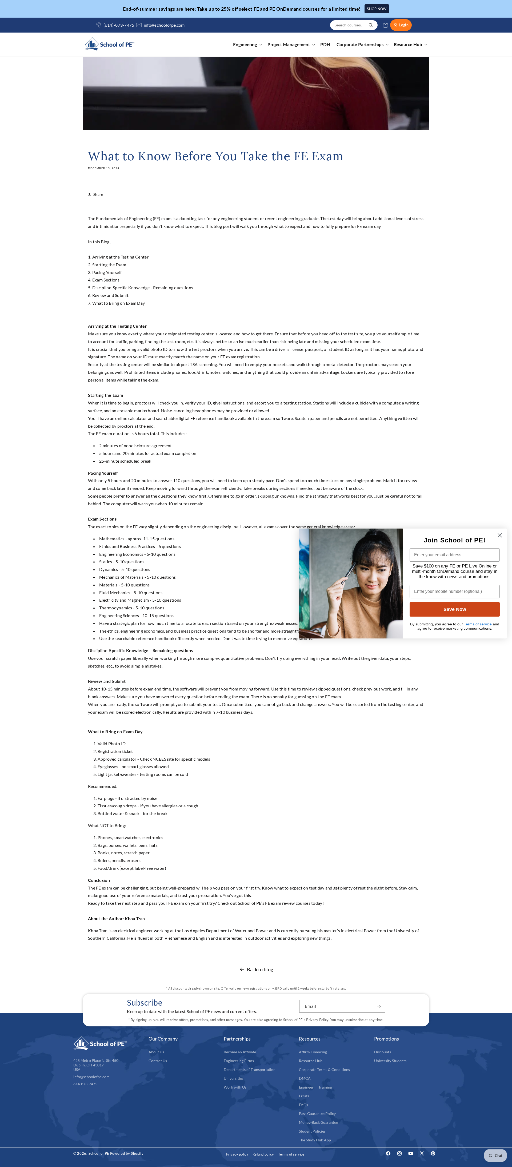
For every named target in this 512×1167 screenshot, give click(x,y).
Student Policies (312, 1131)
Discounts (382, 1052)
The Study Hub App (315, 1140)
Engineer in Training (315, 1087)
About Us (156, 1052)
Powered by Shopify (127, 1153)
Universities (233, 1078)
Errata (304, 1096)
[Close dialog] (500, 535)
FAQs (303, 1104)
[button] (247, 44)
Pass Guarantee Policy (317, 1113)
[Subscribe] (379, 1006)
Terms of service (291, 1154)
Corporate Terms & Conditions (324, 1069)
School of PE (99, 1153)
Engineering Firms (239, 1060)
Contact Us (158, 1060)
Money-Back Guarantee (318, 1122)
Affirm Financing (313, 1052)
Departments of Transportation (249, 1069)
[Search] (370, 25)
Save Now (454, 609)
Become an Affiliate (240, 1052)
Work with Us (235, 1087)
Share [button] (98, 194)
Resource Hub (310, 1060)
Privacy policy (237, 1154)
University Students (390, 1060)
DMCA (305, 1078)
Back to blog (260, 969)
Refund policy (263, 1154)
